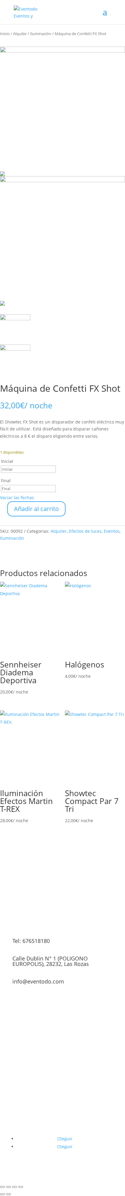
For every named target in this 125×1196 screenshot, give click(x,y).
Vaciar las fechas (17, 497)
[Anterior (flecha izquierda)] (2, 1194)
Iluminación (40, 33)
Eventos (112, 531)
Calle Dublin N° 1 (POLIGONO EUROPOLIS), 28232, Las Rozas (50, 961)
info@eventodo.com (38, 981)
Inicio (5, 33)
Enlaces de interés (90, 1131)
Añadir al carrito (36, 509)
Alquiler (20, 33)
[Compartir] (14, 1187)
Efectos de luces (85, 531)
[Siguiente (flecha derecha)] (8, 1194)
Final (6, 480)
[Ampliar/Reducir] (2, 1187)
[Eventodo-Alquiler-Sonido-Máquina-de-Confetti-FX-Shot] (62, 111)
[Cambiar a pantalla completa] (8, 1187)
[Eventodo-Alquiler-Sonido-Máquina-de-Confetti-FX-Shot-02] (62, 241)
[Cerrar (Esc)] (20, 1187)
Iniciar (7, 461)
